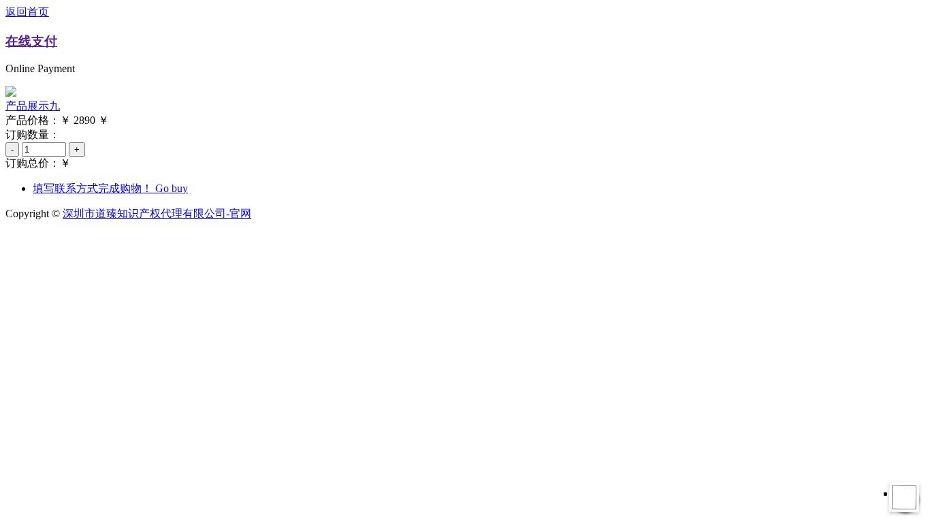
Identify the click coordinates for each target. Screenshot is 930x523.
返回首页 (27, 12)
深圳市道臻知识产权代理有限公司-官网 (157, 213)
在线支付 (31, 41)
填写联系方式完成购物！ (110, 188)
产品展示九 (32, 106)
